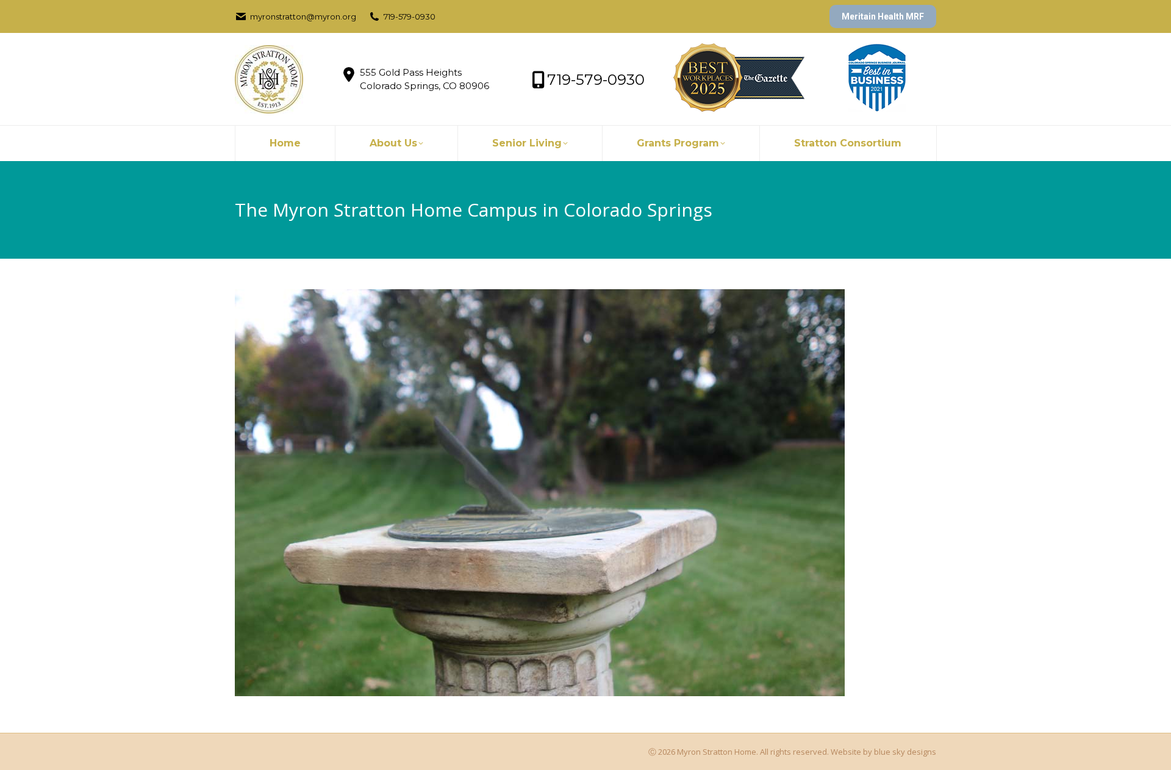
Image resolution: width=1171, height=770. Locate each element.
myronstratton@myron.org (303, 16)
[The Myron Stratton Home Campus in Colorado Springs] (585, 492)
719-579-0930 (409, 16)
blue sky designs (905, 751)
